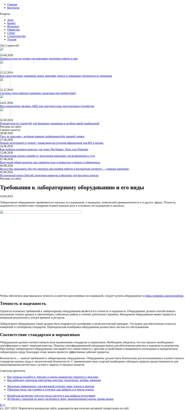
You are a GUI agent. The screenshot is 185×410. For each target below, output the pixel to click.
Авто (10, 19)
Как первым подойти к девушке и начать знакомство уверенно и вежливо (52, 376)
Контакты (13, 7)
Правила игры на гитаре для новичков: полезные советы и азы (39, 58)
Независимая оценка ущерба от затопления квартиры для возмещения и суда (47, 155)
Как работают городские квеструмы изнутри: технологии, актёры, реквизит (54, 380)
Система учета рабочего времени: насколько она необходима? (38, 93)
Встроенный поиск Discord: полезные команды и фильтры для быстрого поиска (49, 175)
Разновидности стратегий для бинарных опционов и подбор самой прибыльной (49, 123)
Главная (12, 4)
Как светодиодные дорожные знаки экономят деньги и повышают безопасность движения (56, 75)
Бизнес (11, 23)
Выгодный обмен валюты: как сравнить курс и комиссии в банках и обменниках (50, 162)
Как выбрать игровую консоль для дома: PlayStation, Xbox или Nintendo (44, 149)
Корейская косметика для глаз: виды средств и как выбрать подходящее (51, 395)
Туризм (11, 39)
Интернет (13, 26)
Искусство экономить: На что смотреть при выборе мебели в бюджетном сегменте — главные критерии (64, 168)
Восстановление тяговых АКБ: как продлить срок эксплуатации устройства (47, 106)
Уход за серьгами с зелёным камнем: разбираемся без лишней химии (42, 136)
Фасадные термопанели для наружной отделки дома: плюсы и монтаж (50, 386)
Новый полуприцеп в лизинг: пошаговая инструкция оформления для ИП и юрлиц (51, 142)
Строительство (16, 36)
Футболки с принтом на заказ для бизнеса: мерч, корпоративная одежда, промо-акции (60, 398)
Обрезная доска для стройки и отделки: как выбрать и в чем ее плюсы (50, 389)
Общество (13, 29)
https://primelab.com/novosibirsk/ (165, 295)
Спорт (11, 32)
